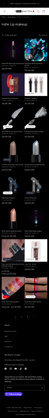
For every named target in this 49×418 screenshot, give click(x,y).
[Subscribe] (41, 387)
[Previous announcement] (4, 3)
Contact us (9, 347)
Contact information (37, 411)
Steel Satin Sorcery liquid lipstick (12, 131)
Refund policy (28, 407)
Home (4, 17)
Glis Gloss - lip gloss (31, 98)
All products (12, 17)
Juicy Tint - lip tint (30, 264)
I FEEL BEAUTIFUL (16, 407)
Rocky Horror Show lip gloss (10, 302)
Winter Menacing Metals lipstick (12, 231)
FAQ (6, 336)
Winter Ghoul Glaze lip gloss (33, 231)
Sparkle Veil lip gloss (8, 198)
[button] (4, 11)
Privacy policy (38, 407)
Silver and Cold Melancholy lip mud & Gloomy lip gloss (13, 265)
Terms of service (12, 411)
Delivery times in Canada (14, 365)
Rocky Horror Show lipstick (33, 302)
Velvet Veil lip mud (30, 198)
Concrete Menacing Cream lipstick (12, 164)
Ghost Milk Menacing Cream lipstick (13, 63)
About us (8, 341)
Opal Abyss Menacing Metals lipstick (34, 64)
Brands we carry (10, 331)
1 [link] (15, 317)
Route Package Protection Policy (25, 414)
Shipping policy (24, 411)
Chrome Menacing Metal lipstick (35, 164)
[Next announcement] (44, 3)
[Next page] (33, 316)
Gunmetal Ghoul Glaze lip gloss (34, 131)
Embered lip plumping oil (10, 98)
